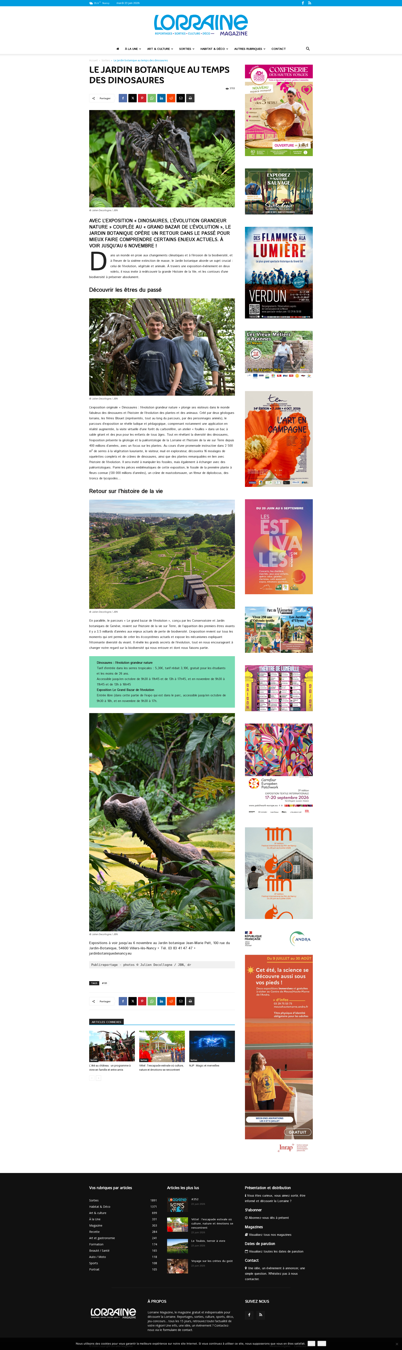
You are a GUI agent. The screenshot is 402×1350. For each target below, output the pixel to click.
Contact (279, 49)
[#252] (177, 1204)
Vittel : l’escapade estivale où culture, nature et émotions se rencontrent (212, 1223)
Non (322, 1343)
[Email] (181, 98)
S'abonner (253, 1210)
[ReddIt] (171, 98)
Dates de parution (260, 1244)
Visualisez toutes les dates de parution (275, 1251)
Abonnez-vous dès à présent (268, 1218)
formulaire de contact (177, 1330)
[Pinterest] (142, 98)
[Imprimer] (190, 98)
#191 (104, 983)
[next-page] (98, 1078)
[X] (132, 98)
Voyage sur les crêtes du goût (212, 1261)
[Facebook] (303, 3)
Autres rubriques (248, 49)
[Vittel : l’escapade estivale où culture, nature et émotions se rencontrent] (162, 1046)
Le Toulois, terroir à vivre (208, 1241)
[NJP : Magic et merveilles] (212, 1046)
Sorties (185, 49)
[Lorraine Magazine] (201, 25)
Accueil (93, 60)
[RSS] (310, 3)
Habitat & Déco (213, 49)
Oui (311, 1343)
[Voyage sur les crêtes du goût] (177, 1266)
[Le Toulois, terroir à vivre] (177, 1246)
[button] (308, 49)
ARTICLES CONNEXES (106, 1022)
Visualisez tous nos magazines (269, 1235)
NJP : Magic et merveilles (204, 1065)
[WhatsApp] (152, 98)
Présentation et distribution (268, 1188)
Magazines (254, 1227)
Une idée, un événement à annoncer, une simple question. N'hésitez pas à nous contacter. (275, 1273)
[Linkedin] (161, 98)
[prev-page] (91, 1078)
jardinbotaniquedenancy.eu (110, 953)
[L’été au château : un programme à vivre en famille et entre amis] (112, 1046)
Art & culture (158, 49)
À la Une (131, 49)
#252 (194, 1199)
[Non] (397, 1344)
